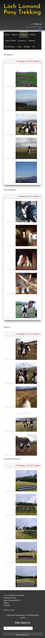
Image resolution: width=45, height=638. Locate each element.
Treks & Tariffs (10, 41)
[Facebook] (39, 30)
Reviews (27, 47)
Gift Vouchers (10, 47)
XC (34, 47)
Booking (32, 41)
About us (15, 35)
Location (32, 35)
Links (19, 47)
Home (7, 35)
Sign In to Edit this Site (22, 635)
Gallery (23, 35)
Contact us (22, 41)
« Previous (20, 61)
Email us (37, 24)
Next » (37, 61)
